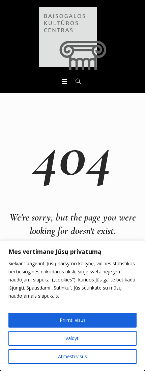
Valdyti (72, 338)
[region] (72, 305)
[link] (72, 38)
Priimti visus (73, 320)
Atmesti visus (72, 356)
